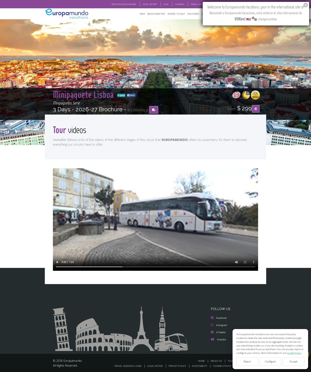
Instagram (221, 325)
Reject (247, 361)
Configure (270, 361)
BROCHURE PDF (156, 13)
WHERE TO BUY (176, 13)
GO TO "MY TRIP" (150, 4)
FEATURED (193, 13)
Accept (294, 361)
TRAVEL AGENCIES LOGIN (202, 4)
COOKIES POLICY (222, 366)
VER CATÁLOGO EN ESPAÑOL (123, 4)
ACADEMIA (179, 4)
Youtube (221, 339)
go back (122, 95)
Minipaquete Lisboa (84, 94)
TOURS (231, 360)
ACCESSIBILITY (199, 366)
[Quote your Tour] (256, 109)
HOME (201, 360)
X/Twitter (221, 332)
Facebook (221, 317)
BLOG (166, 4)
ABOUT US (216, 360)
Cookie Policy (294, 353)
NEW (142, 13)
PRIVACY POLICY (177, 366)
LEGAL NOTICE (155, 366)
